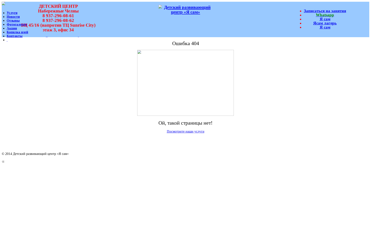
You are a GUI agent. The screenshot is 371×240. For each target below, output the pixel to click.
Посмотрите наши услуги (185, 131)
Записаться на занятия (325, 11)
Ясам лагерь (325, 23)
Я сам (325, 19)
